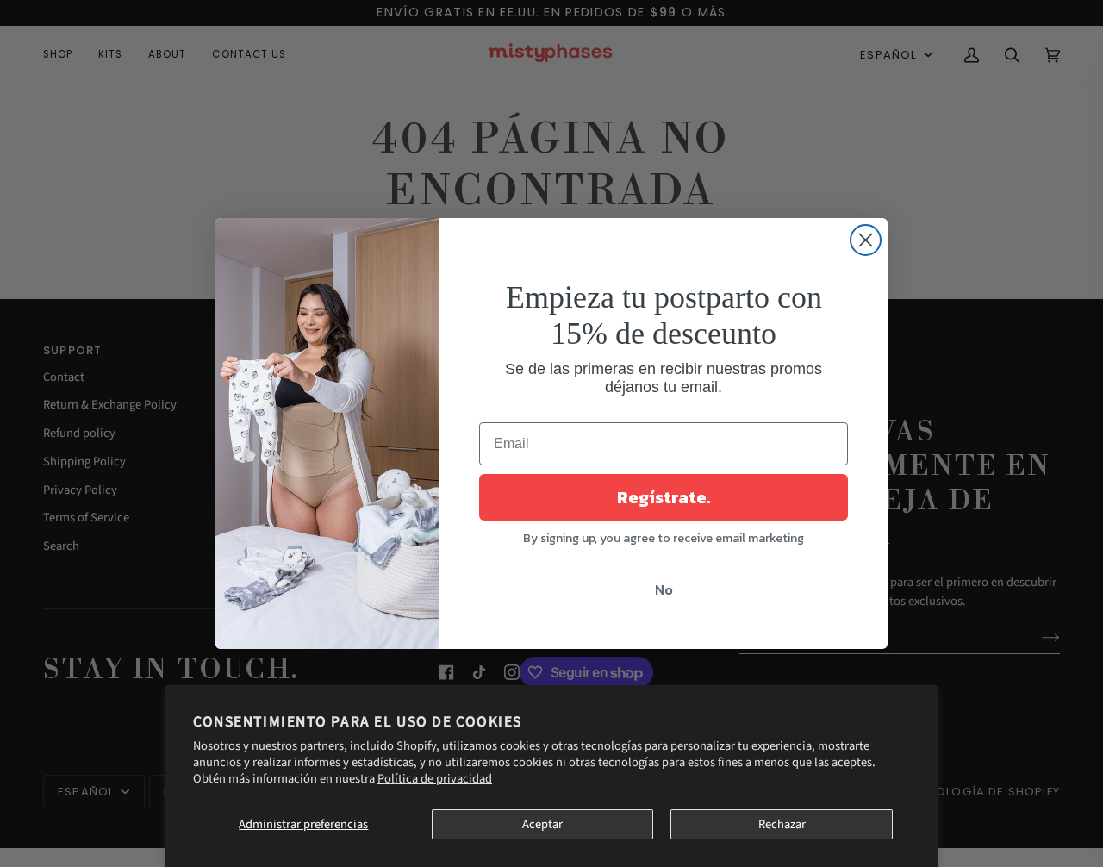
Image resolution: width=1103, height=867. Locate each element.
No (664, 589)
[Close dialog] (866, 240)
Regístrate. (663, 497)
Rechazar (782, 824)
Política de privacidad (434, 779)
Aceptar (542, 824)
